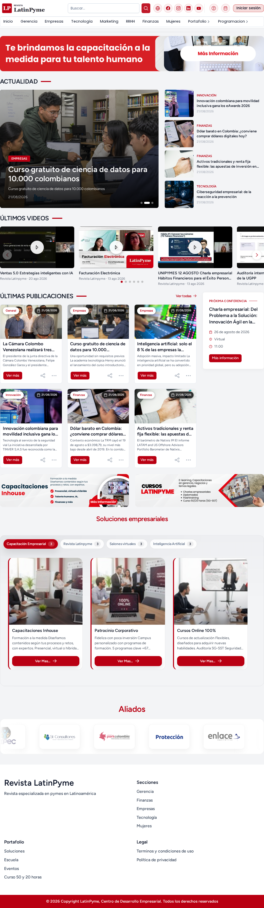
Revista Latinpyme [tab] (80, 544)
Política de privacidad (156, 859)
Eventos (11, 868)
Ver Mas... (42, 661)
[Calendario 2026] (225, 8)
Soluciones (14, 851)
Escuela (11, 859)
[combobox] (103, 8)
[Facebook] (168, 8)
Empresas (146, 808)
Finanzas (145, 800)
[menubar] (132, 21)
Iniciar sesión (248, 8)
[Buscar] (146, 8)
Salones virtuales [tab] (126, 544)
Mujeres (144, 825)
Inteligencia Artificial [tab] (172, 544)
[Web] (157, 8)
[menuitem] (8, 21)
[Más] (54, 375)
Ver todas (184, 296)
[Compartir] (42, 375)
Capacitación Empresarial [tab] (29, 544)
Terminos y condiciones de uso (165, 851)
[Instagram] (178, 8)
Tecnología (147, 817)
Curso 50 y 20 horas (23, 877)
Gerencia (145, 791)
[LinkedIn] (188, 8)
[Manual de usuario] (213, 8)
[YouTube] (198, 8)
